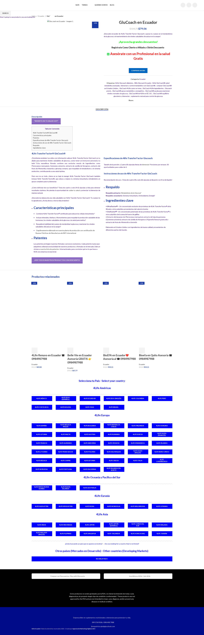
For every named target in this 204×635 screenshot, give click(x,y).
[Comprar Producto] (35, 351)
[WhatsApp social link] (194, 5)
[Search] (177, 5)
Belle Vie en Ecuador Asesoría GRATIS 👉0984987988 (79, 359)
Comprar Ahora (138, 71)
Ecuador (35, 364)
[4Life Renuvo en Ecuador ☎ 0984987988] (48, 297)
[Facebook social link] (183, 5)
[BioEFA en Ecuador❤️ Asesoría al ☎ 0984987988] (120, 297)
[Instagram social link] (189, 5)
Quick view (41, 351)
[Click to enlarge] (52, 18)
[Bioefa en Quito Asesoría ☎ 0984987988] (155, 297)
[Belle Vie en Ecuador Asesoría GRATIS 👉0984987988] (84, 297)
